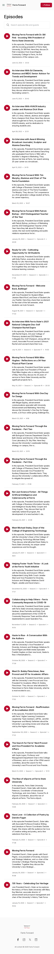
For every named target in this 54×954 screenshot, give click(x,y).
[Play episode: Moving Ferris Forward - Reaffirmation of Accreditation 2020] (7, 709)
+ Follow (46, 5)
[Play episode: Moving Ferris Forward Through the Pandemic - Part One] (7, 460)
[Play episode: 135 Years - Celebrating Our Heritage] (7, 885)
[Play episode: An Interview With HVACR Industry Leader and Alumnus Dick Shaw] (7, 108)
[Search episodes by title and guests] (8, 24)
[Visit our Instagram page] (24, 939)
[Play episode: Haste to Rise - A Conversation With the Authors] (7, 637)
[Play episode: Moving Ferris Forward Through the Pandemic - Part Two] (7, 428)
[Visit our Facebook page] (18, 939)
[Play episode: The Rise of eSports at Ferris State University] (7, 780)
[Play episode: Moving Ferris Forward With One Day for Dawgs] (7, 395)
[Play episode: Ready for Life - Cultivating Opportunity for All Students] (7, 251)
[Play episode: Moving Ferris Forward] (7, 852)
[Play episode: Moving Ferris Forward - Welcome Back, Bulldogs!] (7, 287)
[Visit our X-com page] (30, 939)
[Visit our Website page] (36, 939)
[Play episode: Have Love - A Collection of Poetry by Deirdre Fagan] (7, 816)
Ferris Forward (19, 5)
